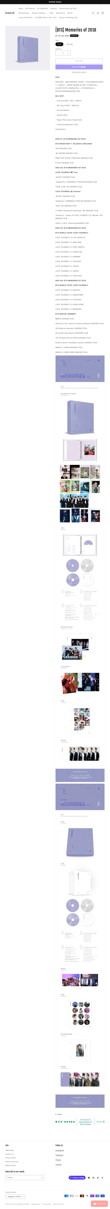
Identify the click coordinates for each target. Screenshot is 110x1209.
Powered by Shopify (23, 1204)
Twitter (58, 1164)
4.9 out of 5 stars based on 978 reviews (85, 1121)
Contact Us (9, 1154)
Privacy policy (46, 1204)
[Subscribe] (41, 1177)
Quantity (58, 49)
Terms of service (58, 1204)
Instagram (59, 1150)
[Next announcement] (104, 2)
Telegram (59, 1155)
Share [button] (60, 1114)
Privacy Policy (10, 1158)
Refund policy (10, 1165)
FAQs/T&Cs (9, 1150)
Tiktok (58, 1160)
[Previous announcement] (6, 2)
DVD (60, 44)
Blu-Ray (71, 44)
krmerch (13, 1204)
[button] (39, 13)
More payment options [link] (79, 72)
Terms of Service (11, 1162)
